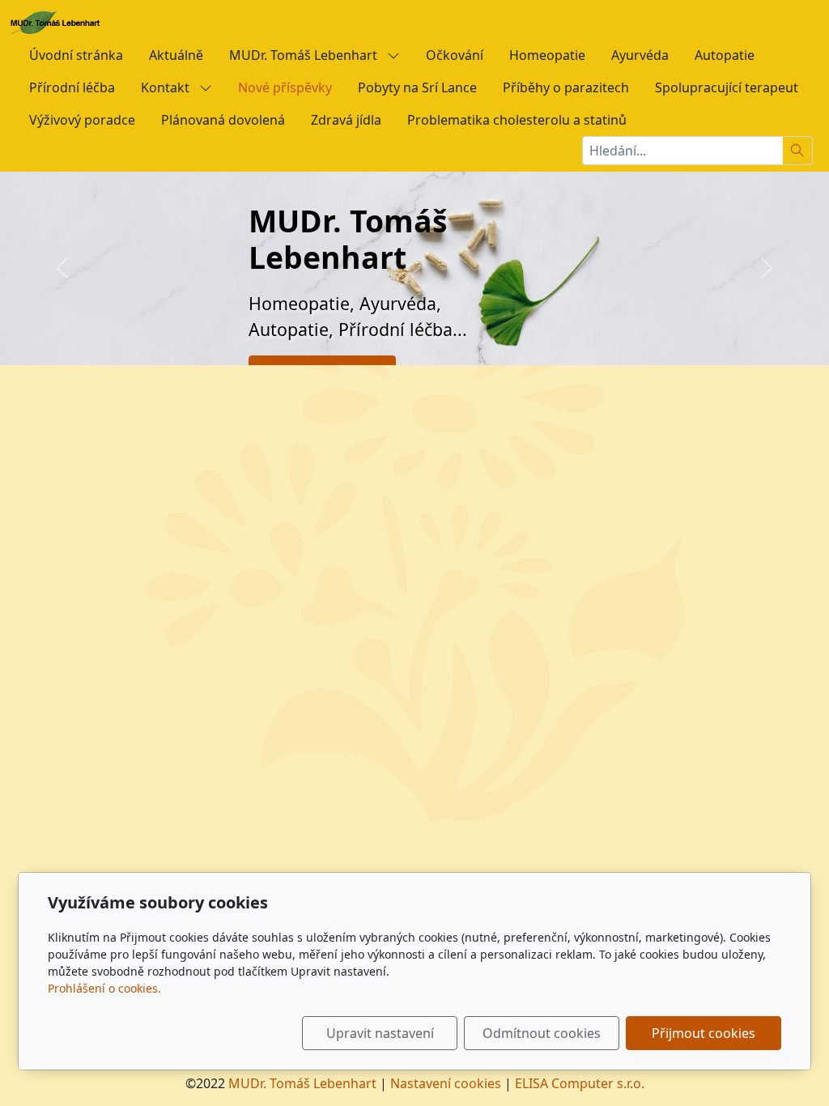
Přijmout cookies (703, 1033)
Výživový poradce (82, 120)
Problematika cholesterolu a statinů (517, 120)
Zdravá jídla (346, 120)
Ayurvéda (640, 55)
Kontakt (167, 87)
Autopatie (725, 55)
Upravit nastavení (380, 1033)
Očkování (454, 55)
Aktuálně (176, 55)
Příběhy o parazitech (566, 87)
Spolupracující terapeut (726, 87)
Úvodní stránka (76, 55)
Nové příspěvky (285, 87)
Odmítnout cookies (542, 1033)
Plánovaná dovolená (223, 120)
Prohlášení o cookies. (104, 988)
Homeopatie (547, 55)
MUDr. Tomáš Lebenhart (304, 55)
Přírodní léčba (72, 87)
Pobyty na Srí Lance (417, 87)
